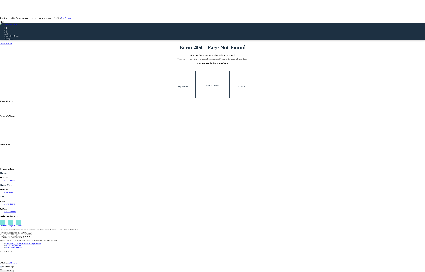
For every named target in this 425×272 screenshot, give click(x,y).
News (6, 106)
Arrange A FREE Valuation (14, 153)
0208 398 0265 (10, 192)
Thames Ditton (9, 128)
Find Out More (66, 18)
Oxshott (7, 136)
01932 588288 (10, 204)
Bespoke (7, 38)
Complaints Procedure (12, 160)
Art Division (12, 263)
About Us (7, 108)
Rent (6, 34)
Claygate (7, 124)
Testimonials (8, 111)
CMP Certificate (10, 157)
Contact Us (8, 151)
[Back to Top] (1, 269)
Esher (6, 126)
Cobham (7, 120)
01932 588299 (10, 212)
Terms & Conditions (11, 259)
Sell (5, 28)
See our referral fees (63, 240)
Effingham (8, 138)
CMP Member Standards (13, 159)
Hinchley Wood (9, 122)
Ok (2, 22)
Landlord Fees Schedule (12, 164)
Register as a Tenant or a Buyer (15, 155)
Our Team (8, 110)
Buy (5, 30)
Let (5, 32)
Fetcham (7, 140)
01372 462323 (10, 180)
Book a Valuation (6, 44)
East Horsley (8, 134)
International (8, 40)
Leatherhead (8, 132)
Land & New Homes (11, 36)
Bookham (7, 130)
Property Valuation (7, 271)
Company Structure (11, 162)
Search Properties (10, 149)
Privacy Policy (9, 255)
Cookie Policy (9, 257)
